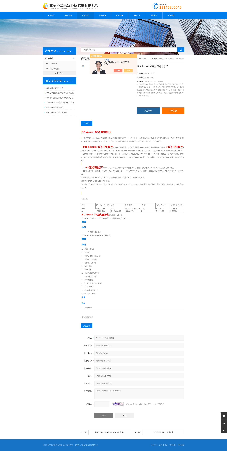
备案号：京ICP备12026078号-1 (86, 445)
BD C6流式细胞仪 (52, 69)
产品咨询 (148, 111)
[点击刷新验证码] (118, 404)
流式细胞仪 (49, 58)
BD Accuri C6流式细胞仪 (55, 107)
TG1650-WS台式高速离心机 (163, 432)
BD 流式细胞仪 (51, 63)
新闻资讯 (102, 15)
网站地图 (181, 445)
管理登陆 (172, 445)
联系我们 (171, 15)
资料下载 (136, 15)
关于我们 (68, 15)
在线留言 (154, 15)
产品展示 (85, 15)
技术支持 (119, 15)
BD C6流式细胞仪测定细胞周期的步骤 (60, 98)
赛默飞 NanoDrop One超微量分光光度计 (110, 432)
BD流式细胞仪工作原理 (54, 88)
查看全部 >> (59, 73)
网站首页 (51, 15)
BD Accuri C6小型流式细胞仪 (56, 112)
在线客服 (173, 111)
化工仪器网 (163, 445)
